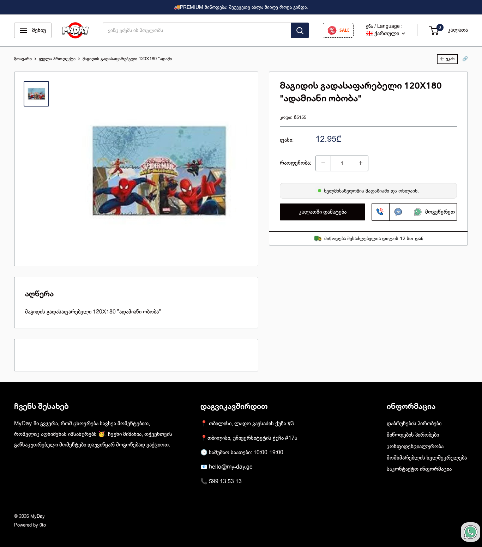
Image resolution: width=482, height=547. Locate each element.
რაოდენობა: (295, 162)
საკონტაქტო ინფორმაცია (419, 469)
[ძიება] (300, 30)
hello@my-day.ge (231, 467)
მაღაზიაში (378, 190)
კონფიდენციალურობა (415, 446)
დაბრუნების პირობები (414, 423)
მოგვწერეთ (437, 212)
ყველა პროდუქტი (57, 58)
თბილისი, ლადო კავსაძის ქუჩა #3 (251, 423)
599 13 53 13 (225, 481)
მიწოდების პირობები (413, 435)
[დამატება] (360, 163)
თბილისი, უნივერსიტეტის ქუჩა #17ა (252, 438)
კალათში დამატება (323, 212)
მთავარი (23, 58)
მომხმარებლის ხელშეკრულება (427, 458)
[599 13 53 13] (381, 211)
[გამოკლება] (323, 163)
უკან (450, 58)
